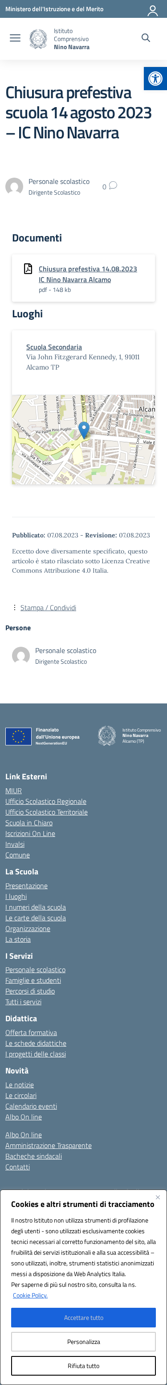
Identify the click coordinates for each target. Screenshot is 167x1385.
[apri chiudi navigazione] (15, 38)
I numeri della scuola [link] (35, 907)
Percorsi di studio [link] (30, 991)
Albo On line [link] (23, 1116)
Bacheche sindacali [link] (33, 1156)
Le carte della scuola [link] (35, 917)
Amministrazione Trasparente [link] (48, 1145)
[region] (83, 1287)
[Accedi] (153, 9)
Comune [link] (17, 854)
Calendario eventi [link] (31, 1106)
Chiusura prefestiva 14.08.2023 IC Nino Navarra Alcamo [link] (88, 274)
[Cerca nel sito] (146, 39)
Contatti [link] (17, 1166)
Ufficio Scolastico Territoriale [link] (46, 812)
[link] (155, 78)
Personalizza (83, 1341)
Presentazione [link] (26, 885)
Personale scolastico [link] (35, 969)
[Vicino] (157, 1197)
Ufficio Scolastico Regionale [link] (45, 801)
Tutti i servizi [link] (23, 1001)
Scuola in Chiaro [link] (29, 822)
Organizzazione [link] (27, 928)
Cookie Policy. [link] (30, 1295)
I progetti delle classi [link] (35, 1053)
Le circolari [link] (21, 1095)
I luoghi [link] (16, 896)
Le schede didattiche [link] (35, 1043)
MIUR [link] (13, 790)
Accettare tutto (83, 1317)
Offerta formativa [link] (31, 1032)
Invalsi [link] (14, 844)
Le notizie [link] (19, 1084)
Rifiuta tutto (83, 1365)
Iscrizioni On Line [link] (30, 833)
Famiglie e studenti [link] (33, 980)
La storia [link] (18, 939)
